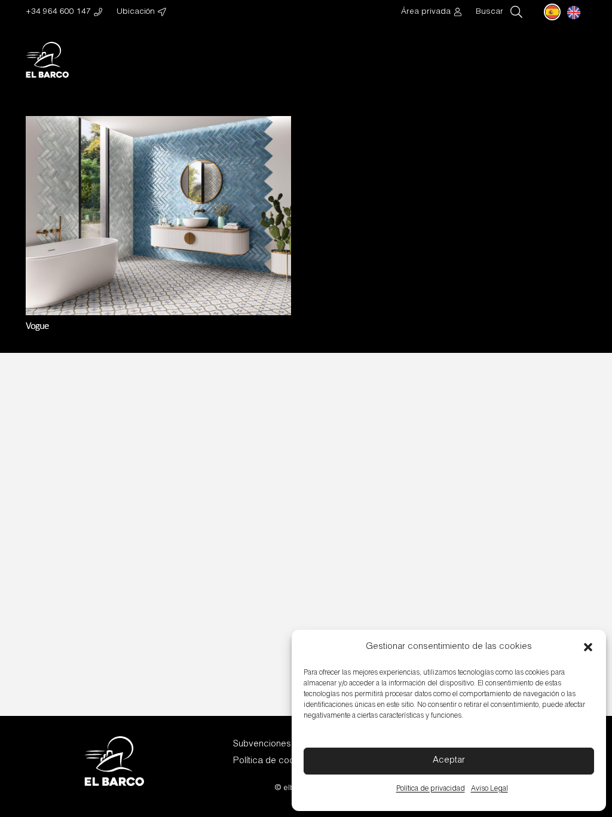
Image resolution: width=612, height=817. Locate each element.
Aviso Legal (489, 788)
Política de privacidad (430, 788)
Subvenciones (262, 744)
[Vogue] (158, 124)
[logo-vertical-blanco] (47, 60)
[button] (588, 647)
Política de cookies (272, 761)
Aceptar (449, 760)
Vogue (37, 326)
